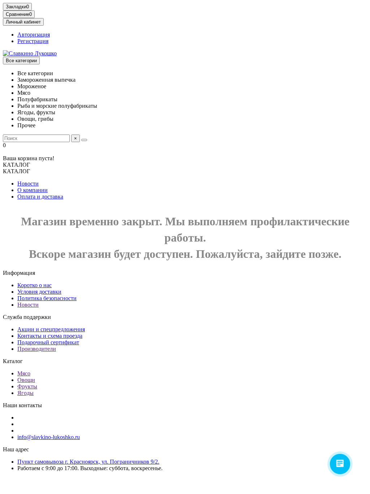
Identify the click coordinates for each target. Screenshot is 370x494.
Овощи (26, 380)
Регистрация (32, 41)
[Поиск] (84, 140)
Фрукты (27, 386)
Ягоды (25, 393)
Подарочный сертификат (48, 342)
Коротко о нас (34, 285)
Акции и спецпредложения (51, 329)
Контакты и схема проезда (49, 336)
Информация (19, 273)
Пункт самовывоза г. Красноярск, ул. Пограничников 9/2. (88, 462)
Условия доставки (39, 292)
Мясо (23, 373)
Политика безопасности (47, 298)
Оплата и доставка (40, 196)
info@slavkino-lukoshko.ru (48, 437)
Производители (36, 349)
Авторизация (33, 34)
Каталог (13, 361)
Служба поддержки (27, 317)
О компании (32, 190)
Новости (28, 183)
